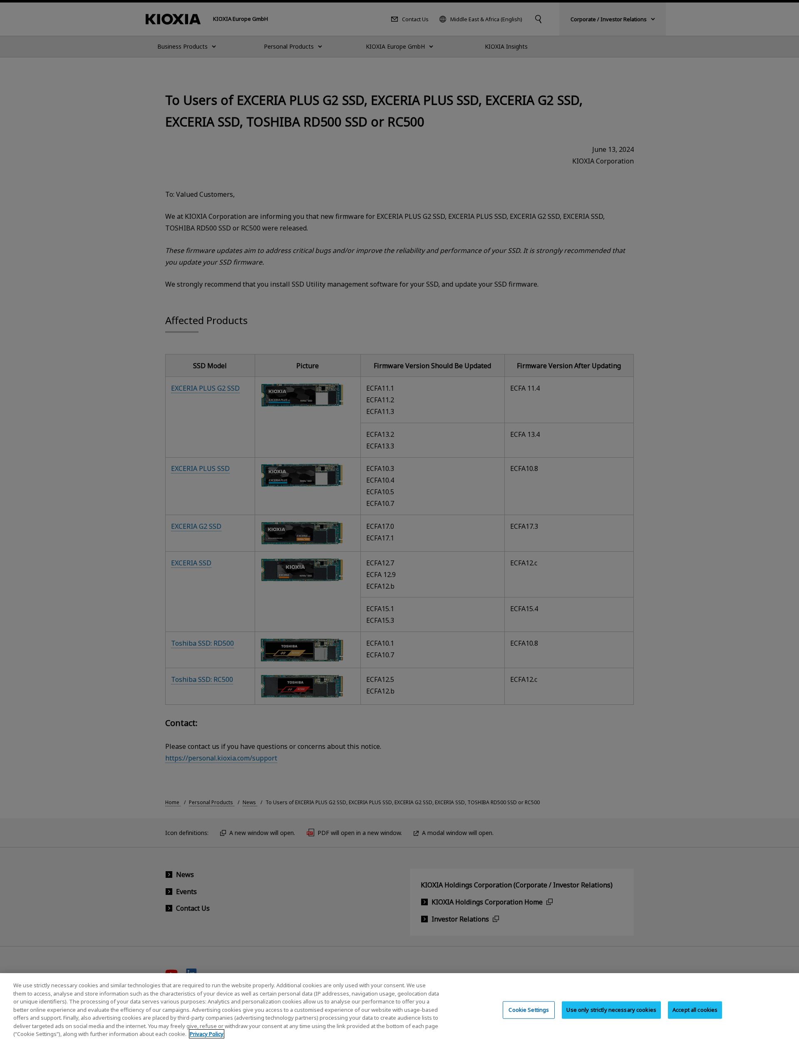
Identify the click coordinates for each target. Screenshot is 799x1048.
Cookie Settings (529, 1009)
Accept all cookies (694, 1009)
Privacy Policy (206, 1034)
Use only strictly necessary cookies (611, 1009)
